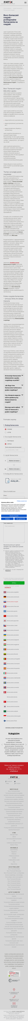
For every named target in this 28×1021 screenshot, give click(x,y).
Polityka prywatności (22, 501)
